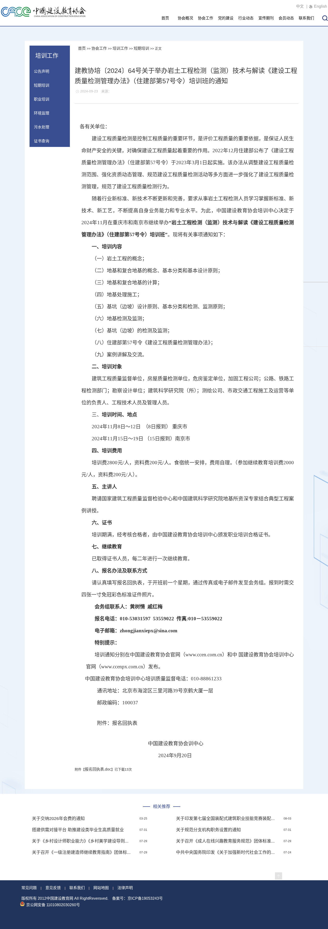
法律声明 (125, 888)
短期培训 (141, 48)
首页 (165, 18)
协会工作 (205, 18)
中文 (300, 6)
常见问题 (29, 888)
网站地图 (101, 888)
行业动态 (246, 18)
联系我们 (306, 18)
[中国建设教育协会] (43, 16)
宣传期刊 (266, 18)
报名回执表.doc (98, 769)
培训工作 (120, 48)
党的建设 (225, 18)
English (320, 6)
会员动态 (286, 18)
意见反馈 (53, 888)
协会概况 (185, 18)
